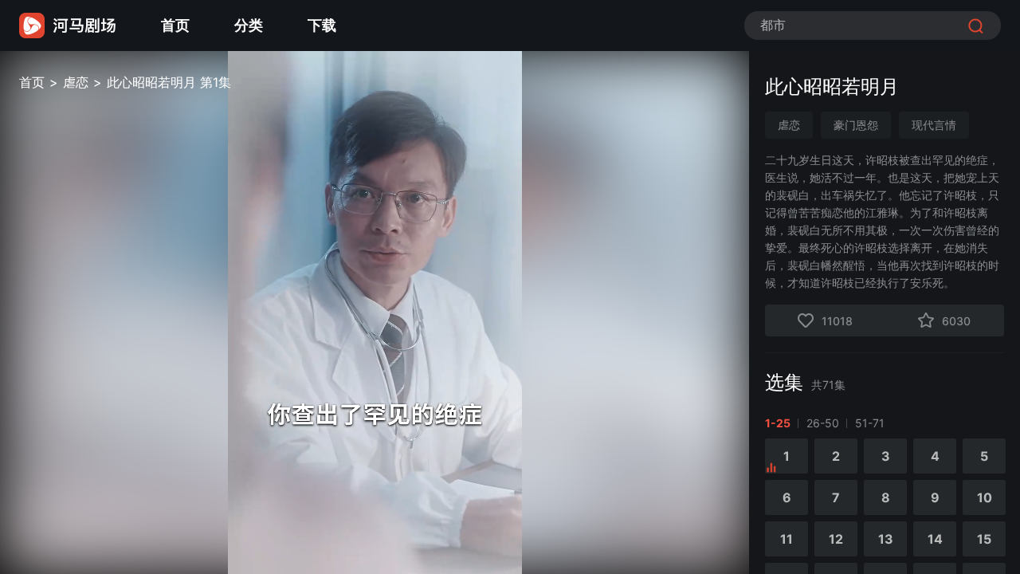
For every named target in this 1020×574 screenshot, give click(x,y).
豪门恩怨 (856, 125)
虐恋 (75, 82)
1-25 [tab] (777, 423)
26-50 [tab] (822, 423)
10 (984, 497)
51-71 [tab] (870, 423)
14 (935, 539)
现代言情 (934, 125)
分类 (248, 25)
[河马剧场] (67, 25)
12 (836, 539)
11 (786, 539)
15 (984, 539)
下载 (322, 25)
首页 (175, 25)
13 (885, 539)
